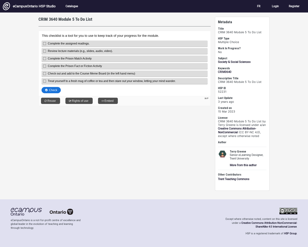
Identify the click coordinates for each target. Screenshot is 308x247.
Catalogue (72, 6)
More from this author (243, 165)
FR (258, 6)
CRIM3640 (224, 72)
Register (294, 6)
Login (275, 6)
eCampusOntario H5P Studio (34, 6)
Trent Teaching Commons (233, 179)
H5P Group (290, 233)
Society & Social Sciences (234, 62)
